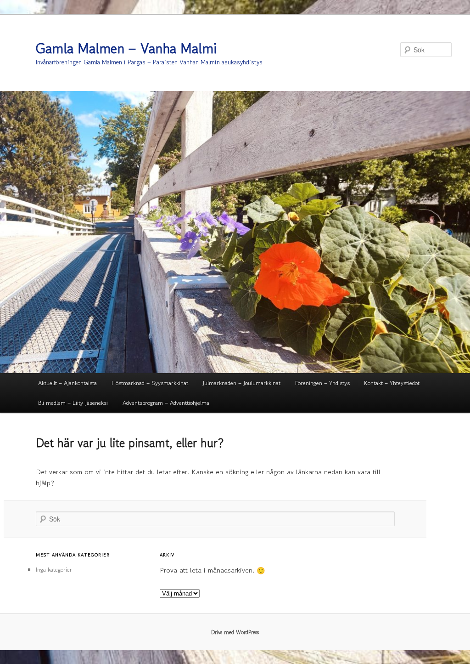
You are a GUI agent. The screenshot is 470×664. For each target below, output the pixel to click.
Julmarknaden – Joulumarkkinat (241, 383)
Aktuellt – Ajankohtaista (67, 383)
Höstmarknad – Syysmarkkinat (150, 383)
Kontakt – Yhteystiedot (392, 383)
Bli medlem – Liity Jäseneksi (73, 402)
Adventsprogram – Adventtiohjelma (166, 402)
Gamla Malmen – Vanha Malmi (126, 48)
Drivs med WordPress (235, 632)
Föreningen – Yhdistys (322, 383)
